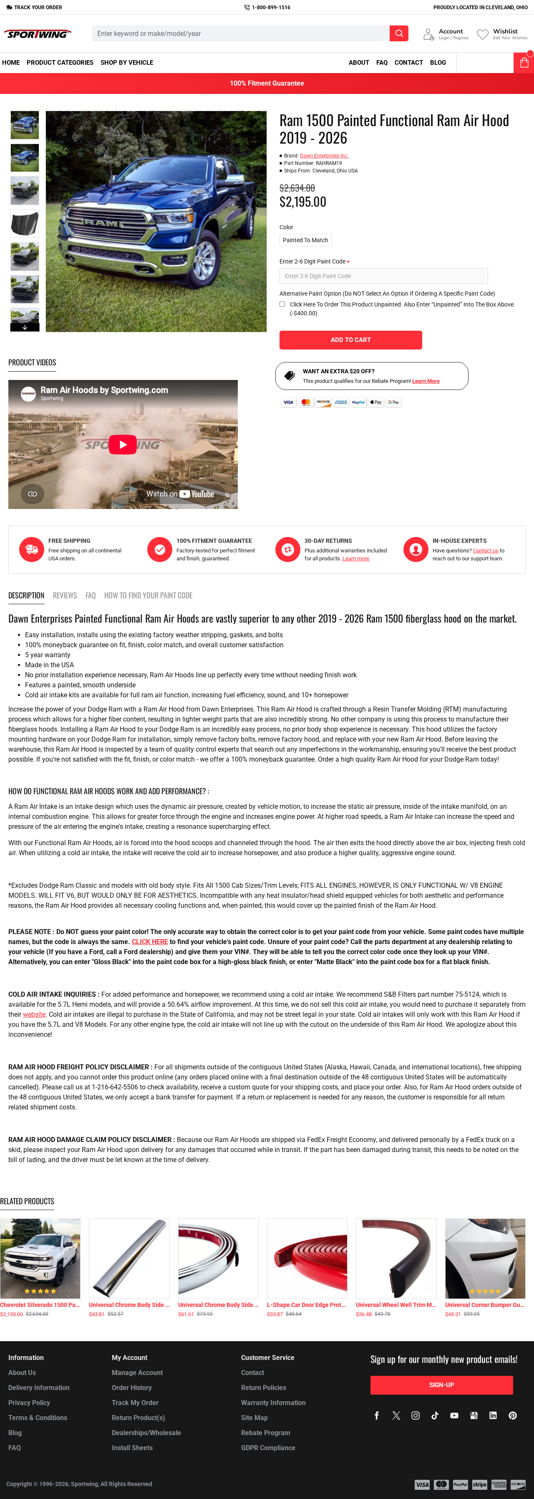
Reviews (65, 595)
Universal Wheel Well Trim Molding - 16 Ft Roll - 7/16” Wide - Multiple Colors (396, 1304)
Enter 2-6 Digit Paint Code (312, 261)
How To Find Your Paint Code (148, 595)
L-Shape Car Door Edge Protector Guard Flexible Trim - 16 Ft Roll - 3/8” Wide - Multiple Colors (307, 1304)
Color (286, 227)
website (34, 1014)
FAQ (91, 595)
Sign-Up (441, 1385)
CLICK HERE (150, 942)
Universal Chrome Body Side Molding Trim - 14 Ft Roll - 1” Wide (218, 1304)
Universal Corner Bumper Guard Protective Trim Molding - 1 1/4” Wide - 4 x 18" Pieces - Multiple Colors (485, 1304)
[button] (24, 113)
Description (26, 595)
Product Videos (32, 362)
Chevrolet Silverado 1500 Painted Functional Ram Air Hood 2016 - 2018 (40, 1304)
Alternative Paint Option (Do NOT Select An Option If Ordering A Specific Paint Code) (387, 293)
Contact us (486, 550)
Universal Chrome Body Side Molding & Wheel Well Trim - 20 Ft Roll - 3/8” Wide (129, 1304)
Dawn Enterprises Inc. (324, 156)
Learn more (356, 558)
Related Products (27, 1201)
